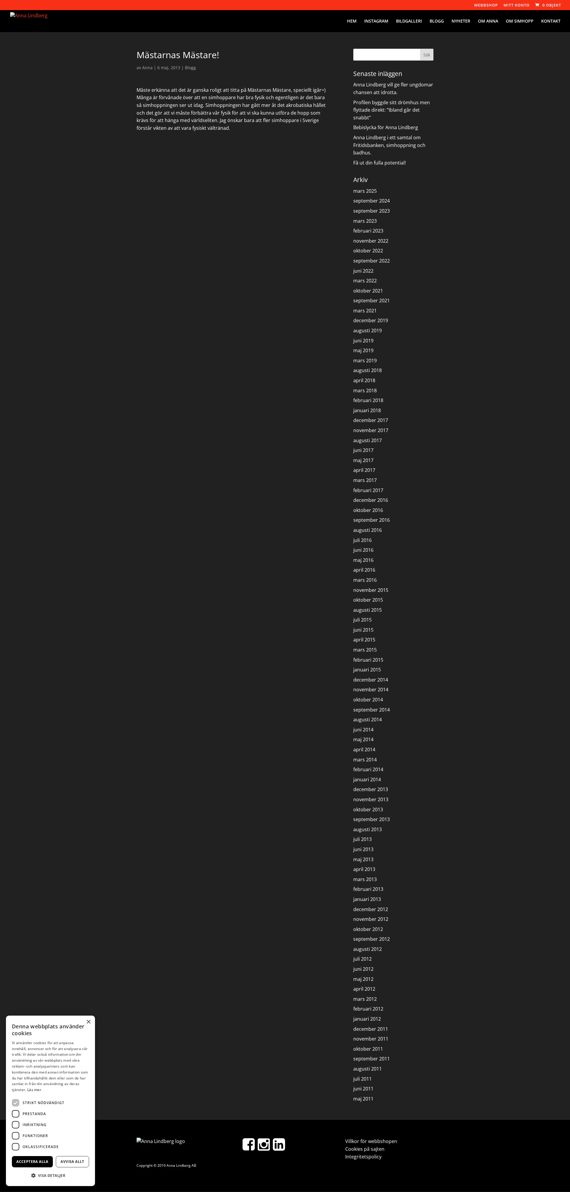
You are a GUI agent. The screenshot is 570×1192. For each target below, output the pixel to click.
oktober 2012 (368, 929)
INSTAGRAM (376, 21)
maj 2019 (363, 350)
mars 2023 (365, 221)
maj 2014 (363, 739)
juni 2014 (363, 729)
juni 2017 (363, 450)
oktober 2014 (368, 699)
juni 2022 (363, 271)
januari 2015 (367, 669)
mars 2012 (365, 999)
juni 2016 (363, 550)
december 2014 (370, 679)
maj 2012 (363, 979)
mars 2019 (365, 360)
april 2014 (364, 749)
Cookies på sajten (364, 1149)
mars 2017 (365, 480)
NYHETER (461, 21)
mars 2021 (365, 310)
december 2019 (370, 320)
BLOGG (437, 21)
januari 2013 (367, 899)
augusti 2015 (367, 610)
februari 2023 (368, 230)
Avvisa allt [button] (72, 1161)
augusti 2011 (367, 1068)
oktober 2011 (368, 1049)
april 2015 (364, 639)
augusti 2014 (367, 719)
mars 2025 (365, 191)
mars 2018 (365, 390)
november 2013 (370, 799)
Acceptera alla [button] (32, 1161)
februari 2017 (368, 490)
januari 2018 (367, 410)
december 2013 (370, 789)
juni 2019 (363, 340)
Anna (147, 67)
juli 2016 (362, 540)
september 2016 (371, 520)
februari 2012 (368, 1009)
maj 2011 (363, 1098)
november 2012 (370, 919)
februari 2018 (368, 400)
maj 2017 (363, 460)
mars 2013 (365, 879)
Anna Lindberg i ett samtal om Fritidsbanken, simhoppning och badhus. (389, 145)
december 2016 (370, 500)
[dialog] (50, 1101)
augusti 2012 (367, 949)
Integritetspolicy (363, 1156)
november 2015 (370, 590)
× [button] (88, 1022)
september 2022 (371, 260)
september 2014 (371, 709)
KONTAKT (550, 21)
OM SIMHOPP (519, 21)
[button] (50, 1175)
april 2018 (364, 380)
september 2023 (371, 211)
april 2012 (364, 989)
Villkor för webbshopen (371, 1141)
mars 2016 (365, 580)
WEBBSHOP (486, 5)
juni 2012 (363, 969)
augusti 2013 (367, 829)
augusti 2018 (367, 370)
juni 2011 (363, 1088)
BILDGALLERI (409, 21)
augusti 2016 (367, 530)
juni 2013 (363, 849)
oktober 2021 (368, 290)
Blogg (190, 67)
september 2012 (371, 939)
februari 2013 (368, 889)
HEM (352, 21)
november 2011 (370, 1039)
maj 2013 (363, 859)
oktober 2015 (368, 600)
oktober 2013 (368, 809)
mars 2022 (365, 280)
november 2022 (370, 241)
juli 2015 (362, 619)
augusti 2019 (367, 330)
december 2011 (370, 1029)
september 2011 (371, 1058)
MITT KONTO (517, 5)
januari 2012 (367, 1019)
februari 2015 (368, 660)
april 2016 (364, 570)
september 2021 (371, 300)
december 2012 (370, 909)
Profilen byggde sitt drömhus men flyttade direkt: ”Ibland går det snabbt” (391, 110)
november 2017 (370, 430)
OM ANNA (488, 21)
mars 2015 (365, 649)
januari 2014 (367, 779)
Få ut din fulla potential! (379, 162)
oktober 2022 (368, 250)
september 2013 (371, 819)
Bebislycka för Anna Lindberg (385, 127)
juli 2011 (362, 1079)
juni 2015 (363, 630)
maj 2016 (363, 560)
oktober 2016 (368, 510)
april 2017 (364, 470)
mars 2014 (365, 759)
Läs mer (34, 1089)
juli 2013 (362, 839)
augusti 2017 (367, 440)
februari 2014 (368, 769)
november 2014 (370, 689)
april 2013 (364, 869)
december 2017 (370, 420)
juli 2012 (362, 959)
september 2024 (371, 200)
